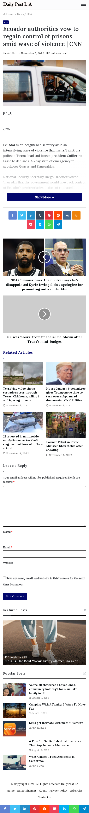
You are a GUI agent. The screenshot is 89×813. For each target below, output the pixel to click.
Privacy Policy (58, 790)
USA (29, 14)
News (20, 14)
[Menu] (83, 4)
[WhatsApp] (49, 224)
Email (7, 547)
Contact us (45, 797)
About (43, 790)
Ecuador (9, 145)
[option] (44, 642)
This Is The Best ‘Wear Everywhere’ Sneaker (41, 661)
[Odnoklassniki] (76, 215)
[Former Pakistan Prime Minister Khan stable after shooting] (66, 425)
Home (10, 14)
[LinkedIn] (31, 215)
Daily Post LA (69, 784)
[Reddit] (58, 215)
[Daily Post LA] (17, 4)
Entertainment (26, 790)
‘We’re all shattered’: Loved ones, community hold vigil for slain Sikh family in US (53, 689)
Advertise (76, 790)
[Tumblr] (40, 215)
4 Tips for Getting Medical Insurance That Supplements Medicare (55, 743)
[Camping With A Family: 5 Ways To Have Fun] (14, 710)
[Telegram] (58, 224)
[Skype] (40, 224)
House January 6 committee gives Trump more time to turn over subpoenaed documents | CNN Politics (65, 394)
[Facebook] (12, 215)
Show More (43, 197)
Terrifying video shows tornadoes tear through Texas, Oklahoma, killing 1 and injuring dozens (21, 394)
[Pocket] (31, 224)
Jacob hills (9, 53)
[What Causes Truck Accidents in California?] (14, 762)
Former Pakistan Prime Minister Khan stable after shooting (64, 446)
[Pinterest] (49, 215)
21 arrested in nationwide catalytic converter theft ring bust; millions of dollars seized (23, 442)
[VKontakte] (67, 215)
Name (7, 531)
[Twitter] (22, 215)
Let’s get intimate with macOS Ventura (56, 723)
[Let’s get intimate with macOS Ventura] (14, 728)
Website (8, 562)
